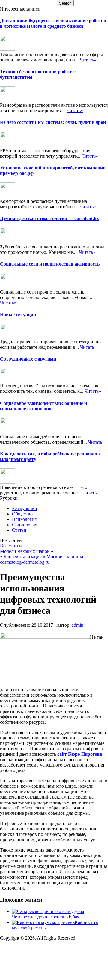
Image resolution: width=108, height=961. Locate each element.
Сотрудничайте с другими (28, 358)
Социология (24, 524)
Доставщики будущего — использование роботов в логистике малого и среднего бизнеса (53, 23)
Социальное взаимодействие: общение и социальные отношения (43, 406)
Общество (22, 513)
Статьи (19, 530)
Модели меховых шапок (25, 551)
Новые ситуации (18, 314)
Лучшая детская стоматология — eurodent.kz (49, 218)
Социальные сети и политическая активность (50, 263)
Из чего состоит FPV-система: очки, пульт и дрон (53, 122)
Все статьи (11, 545)
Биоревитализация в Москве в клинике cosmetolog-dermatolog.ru (42, 559)
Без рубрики (24, 508)
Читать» (88, 59)
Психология (24, 519)
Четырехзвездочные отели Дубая (45, 916)
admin (77, 625)
